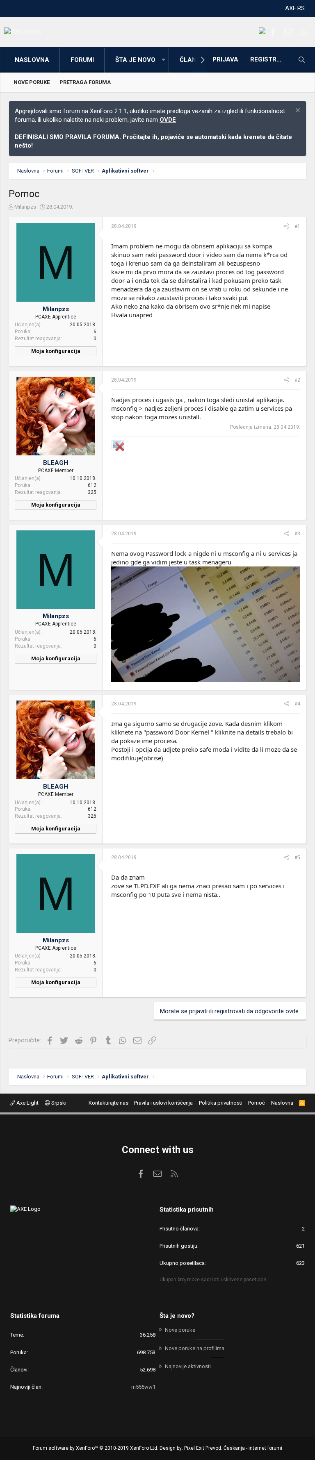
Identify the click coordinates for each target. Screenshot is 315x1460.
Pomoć (256, 1103)
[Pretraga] (301, 60)
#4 (297, 704)
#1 (297, 226)
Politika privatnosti (220, 1103)
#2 (297, 380)
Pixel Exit (194, 1448)
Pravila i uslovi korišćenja (163, 1103)
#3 (297, 534)
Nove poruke (32, 82)
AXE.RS (295, 8)
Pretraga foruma (85, 82)
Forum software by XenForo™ (95, 1448)
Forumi (82, 60)
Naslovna (32, 60)
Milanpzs (25, 207)
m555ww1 (143, 1387)
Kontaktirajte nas (108, 1103)
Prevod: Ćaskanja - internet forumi (243, 1448)
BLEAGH (55, 462)
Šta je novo (135, 60)
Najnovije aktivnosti (188, 1366)
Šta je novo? (177, 1315)
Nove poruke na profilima (194, 1348)
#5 (297, 857)
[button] (163, 60)
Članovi (193, 60)
